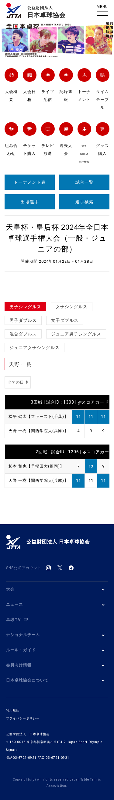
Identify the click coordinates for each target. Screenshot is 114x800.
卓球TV (13, 619)
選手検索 (84, 201)
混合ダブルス (23, 334)
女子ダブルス (64, 320)
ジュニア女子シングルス (34, 347)
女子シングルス (72, 306)
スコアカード (95, 402)
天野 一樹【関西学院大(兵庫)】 (38, 430)
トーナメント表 (30, 182)
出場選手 (30, 201)
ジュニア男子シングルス (76, 334)
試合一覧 (84, 182)
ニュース (14, 604)
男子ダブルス (23, 320)
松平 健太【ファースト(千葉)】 (38, 416)
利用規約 (12, 710)
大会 (10, 589)
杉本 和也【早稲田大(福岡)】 (36, 466)
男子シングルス (25, 306)
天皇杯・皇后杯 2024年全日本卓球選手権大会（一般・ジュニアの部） (57, 238)
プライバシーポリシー (23, 718)
